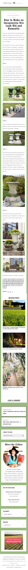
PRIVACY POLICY (6, 565)
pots (5, 284)
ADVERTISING (18, 567)
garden (11, 279)
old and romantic (19, 279)
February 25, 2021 (7, 350)
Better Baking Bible (13, 501)
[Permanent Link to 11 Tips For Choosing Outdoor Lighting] (14, 347)
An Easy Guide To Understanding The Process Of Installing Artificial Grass (14, 328)
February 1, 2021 (6, 390)
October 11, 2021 (7, 330)
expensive (6, 279)
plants (21, 282)
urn (21, 284)
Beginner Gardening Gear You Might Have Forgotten (13, 388)
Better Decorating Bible (13, 494)
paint (5, 282)
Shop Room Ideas (14, 496)
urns (5, 287)
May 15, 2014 (13, 13)
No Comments (13, 17)
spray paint (15, 284)
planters (10, 282)
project (9, 284)
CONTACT (18, 565)
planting (16, 282)
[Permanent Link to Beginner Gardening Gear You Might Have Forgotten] (14, 386)
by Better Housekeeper (13, 15)
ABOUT (13, 565)
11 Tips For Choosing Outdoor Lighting (12, 349)
